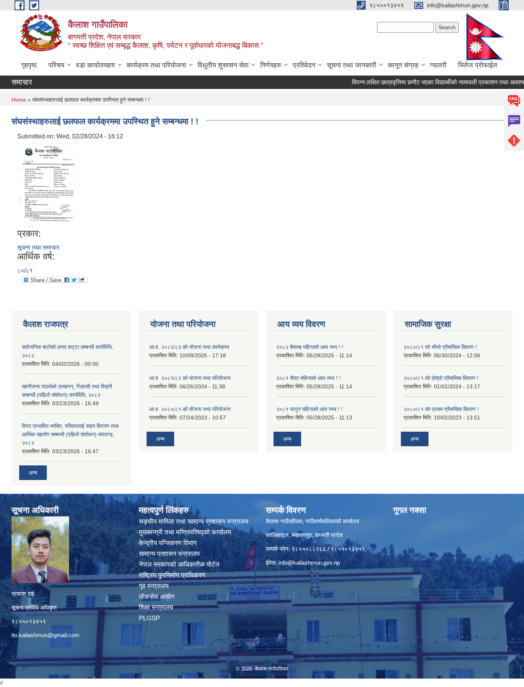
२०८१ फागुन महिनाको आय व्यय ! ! (309, 409)
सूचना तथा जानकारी (351, 65)
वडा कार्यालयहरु (95, 65)
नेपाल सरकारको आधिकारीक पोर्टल (180, 564)
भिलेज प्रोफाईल (477, 65)
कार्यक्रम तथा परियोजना (156, 65)
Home (19, 100)
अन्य (33, 473)
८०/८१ (25, 270)
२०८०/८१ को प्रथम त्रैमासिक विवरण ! (441, 409)
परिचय (56, 65)
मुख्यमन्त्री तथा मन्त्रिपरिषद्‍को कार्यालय (185, 532)
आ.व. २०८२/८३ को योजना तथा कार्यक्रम (189, 347)
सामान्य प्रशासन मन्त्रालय (170, 553)
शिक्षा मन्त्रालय (157, 607)
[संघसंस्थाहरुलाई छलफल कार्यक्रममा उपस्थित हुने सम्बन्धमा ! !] (49, 184)
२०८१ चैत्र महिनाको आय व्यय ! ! (308, 378)
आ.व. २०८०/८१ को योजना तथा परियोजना (190, 409)
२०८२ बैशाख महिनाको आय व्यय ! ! (309, 347)
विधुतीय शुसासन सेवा (223, 65)
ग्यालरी (438, 65)
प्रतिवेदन (304, 65)
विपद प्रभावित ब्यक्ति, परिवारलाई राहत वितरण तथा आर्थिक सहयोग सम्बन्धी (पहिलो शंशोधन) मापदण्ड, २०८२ (70, 434)
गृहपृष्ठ (29, 65)
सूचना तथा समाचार (38, 247)
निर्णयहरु (270, 65)
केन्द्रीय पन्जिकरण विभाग (169, 543)
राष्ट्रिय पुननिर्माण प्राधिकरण (173, 575)
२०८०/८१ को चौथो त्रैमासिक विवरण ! (440, 347)
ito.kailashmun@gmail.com (45, 635)
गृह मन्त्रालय (154, 586)
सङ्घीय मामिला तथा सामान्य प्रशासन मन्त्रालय (193, 521)
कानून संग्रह (403, 65)
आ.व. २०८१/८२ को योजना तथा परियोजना (190, 378)
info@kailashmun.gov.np (309, 562)
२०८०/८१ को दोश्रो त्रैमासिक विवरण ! (441, 378)
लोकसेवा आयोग (157, 596)
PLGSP (150, 618)
